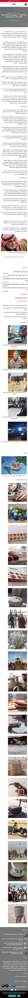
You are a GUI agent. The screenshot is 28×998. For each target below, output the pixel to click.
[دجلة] (14, 4)
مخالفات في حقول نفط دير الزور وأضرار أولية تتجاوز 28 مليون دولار (12, 948)
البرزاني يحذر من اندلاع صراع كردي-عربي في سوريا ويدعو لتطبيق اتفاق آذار (15, 313)
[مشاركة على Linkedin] (10, 257)
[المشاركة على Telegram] (5, 257)
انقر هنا (25, 973)
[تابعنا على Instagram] (10, 985)
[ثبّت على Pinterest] (13, 257)
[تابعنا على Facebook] (13, 985)
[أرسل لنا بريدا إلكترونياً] (3, 985)
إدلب (16, 13)
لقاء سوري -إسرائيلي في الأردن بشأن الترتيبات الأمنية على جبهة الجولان (12, 952)
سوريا (9, 13)
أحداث (19, 13)
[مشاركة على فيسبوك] (20, 257)
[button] (26, 4)
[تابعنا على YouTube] (15, 990)
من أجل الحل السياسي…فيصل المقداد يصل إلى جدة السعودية (15, 317)
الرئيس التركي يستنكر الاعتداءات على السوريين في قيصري (15, 309)
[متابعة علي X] (6, 985)
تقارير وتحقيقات (13, 13)
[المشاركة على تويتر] (18, 257)
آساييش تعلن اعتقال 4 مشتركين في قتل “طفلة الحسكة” (14, 393)
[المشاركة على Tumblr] (8, 257)
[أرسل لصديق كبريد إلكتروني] (15, 257)
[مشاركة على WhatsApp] (22, 257)
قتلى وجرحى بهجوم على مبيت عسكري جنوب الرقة (15, 305)
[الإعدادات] (26, 995)
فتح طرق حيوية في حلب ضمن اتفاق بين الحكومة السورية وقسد (14, 418)
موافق (19, 996)
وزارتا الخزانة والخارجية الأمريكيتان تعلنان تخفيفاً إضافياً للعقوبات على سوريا (13, 944)
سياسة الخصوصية (12, 996)
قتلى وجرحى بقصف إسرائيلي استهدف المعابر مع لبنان (14, 441)
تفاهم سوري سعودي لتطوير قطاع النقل (14, 934)
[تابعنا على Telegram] (12, 990)
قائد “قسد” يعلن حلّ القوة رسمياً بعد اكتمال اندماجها (13, 939)
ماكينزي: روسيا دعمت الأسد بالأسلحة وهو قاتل (14, 370)
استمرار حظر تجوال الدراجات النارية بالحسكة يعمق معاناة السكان (14, 346)
